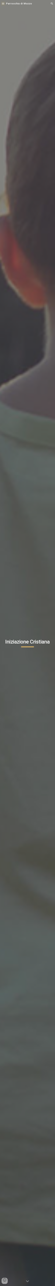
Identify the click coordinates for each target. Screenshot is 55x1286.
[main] (27, 643)
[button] (3, 3)
